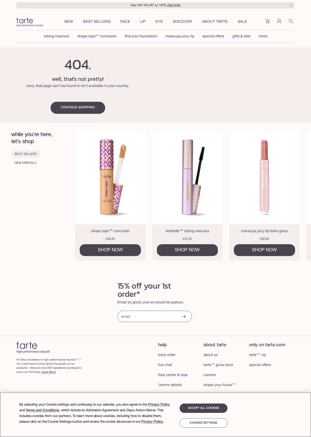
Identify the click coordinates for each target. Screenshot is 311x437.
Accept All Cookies (203, 408)
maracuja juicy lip (179, 36)
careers (210, 375)
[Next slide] (293, 195)
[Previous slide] (92, 195)
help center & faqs (173, 375)
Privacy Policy (159, 404)
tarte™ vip (257, 355)
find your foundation (141, 36)
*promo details (170, 385)
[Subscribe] (184, 317)
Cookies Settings (203, 423)
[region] (155, 414)
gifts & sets (241, 36)
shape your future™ (220, 385)
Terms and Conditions (42, 410)
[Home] (33, 347)
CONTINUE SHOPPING (78, 107)
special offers (213, 36)
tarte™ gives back (218, 365)
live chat (165, 365)
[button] (125, 22)
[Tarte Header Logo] (30, 23)
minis (263, 36)
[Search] (292, 23)
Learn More (48, 372)
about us (211, 355)
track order (167, 355)
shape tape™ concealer (97, 36)
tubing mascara (56, 36)
